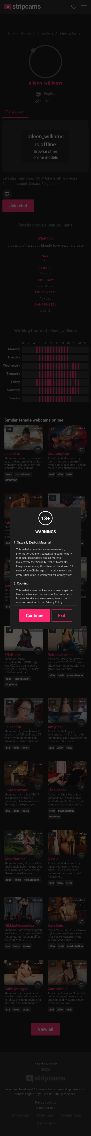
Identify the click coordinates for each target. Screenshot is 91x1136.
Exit (61, 615)
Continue (35, 615)
